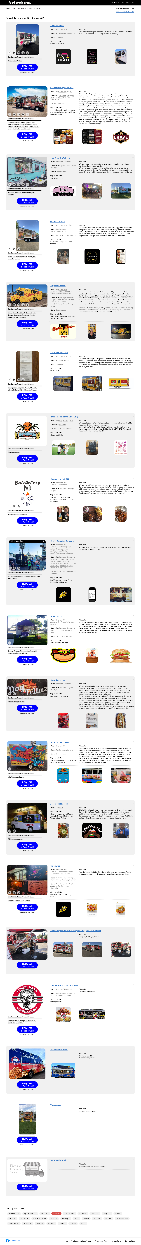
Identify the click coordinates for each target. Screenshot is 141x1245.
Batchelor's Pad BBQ (59, 479)
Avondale (44, 1213)
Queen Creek (14, 1223)
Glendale (12, 1218)
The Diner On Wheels (60, 158)
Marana (54, 1218)
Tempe (62, 1223)
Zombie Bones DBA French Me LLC (66, 985)
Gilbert (117, 1213)
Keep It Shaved (57, 25)
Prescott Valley (122, 1218)
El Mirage (95, 1213)
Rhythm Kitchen (58, 285)
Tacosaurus (55, 1105)
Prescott (108, 1218)
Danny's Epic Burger (59, 742)
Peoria (86, 1218)
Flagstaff (107, 1213)
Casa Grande (69, 1213)
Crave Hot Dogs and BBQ (61, 87)
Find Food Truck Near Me (125, 12)
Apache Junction (30, 1213)
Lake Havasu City (39, 1218)
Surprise (51, 1223)
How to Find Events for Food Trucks (78, 1241)
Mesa (76, 1218)
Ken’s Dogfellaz (57, 680)
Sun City (40, 1223)
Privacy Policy (116, 1241)
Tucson (73, 1223)
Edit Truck (130, 3)
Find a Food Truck (101, 1241)
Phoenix (97, 1218)
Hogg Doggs (56, 616)
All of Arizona (14, 1213)
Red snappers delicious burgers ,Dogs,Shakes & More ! (75, 930)
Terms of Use (130, 1241)
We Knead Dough (58, 1160)
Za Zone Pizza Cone (59, 352)
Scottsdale (27, 1223)
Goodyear (24, 1218)
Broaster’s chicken (59, 1049)
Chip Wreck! (55, 866)
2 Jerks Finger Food (59, 803)
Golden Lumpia (57, 221)
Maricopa (65, 1218)
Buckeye (56, 1213)
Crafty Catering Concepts (62, 541)
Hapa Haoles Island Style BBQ (64, 416)
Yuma (83, 1223)
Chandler (83, 1213)
